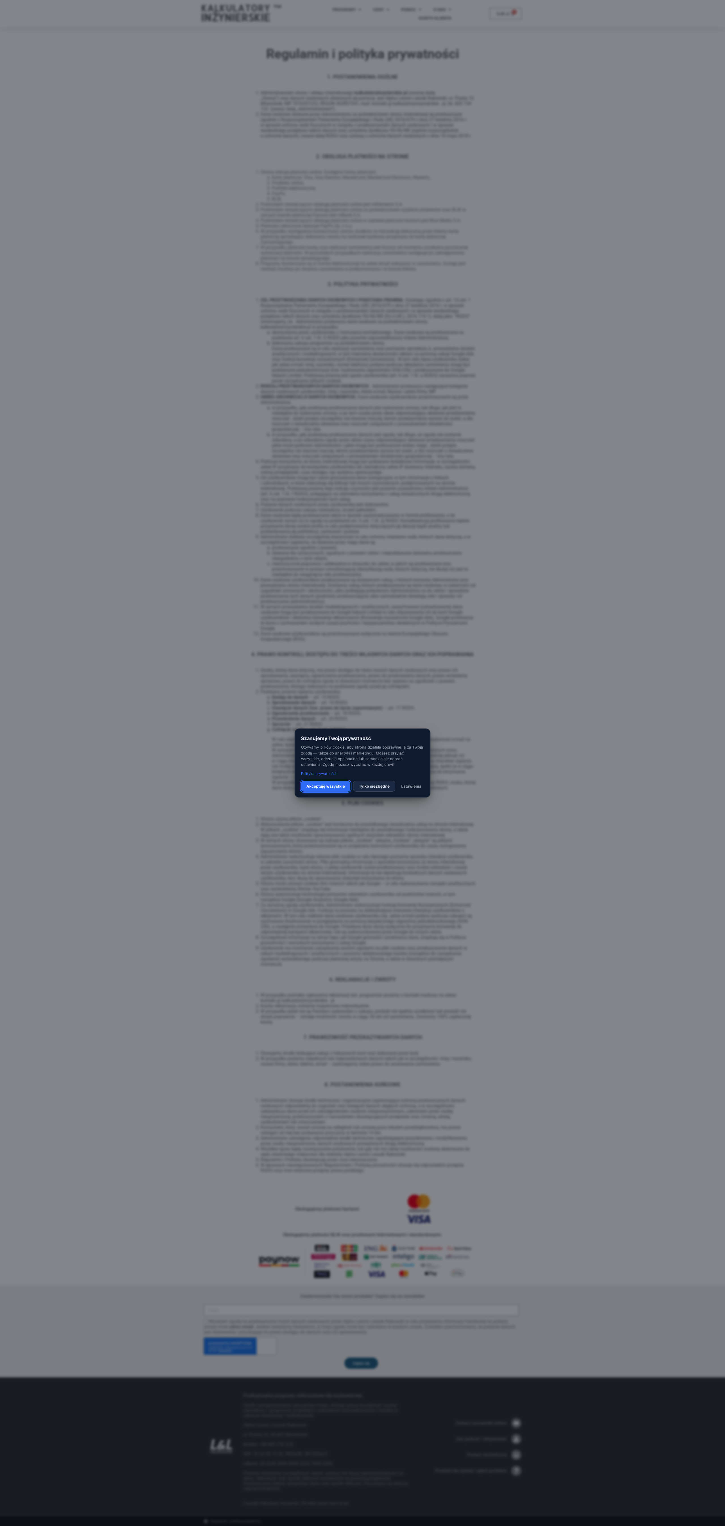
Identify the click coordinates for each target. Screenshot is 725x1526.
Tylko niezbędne (374, 786)
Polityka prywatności (318, 773)
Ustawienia (411, 786)
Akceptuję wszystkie (325, 786)
